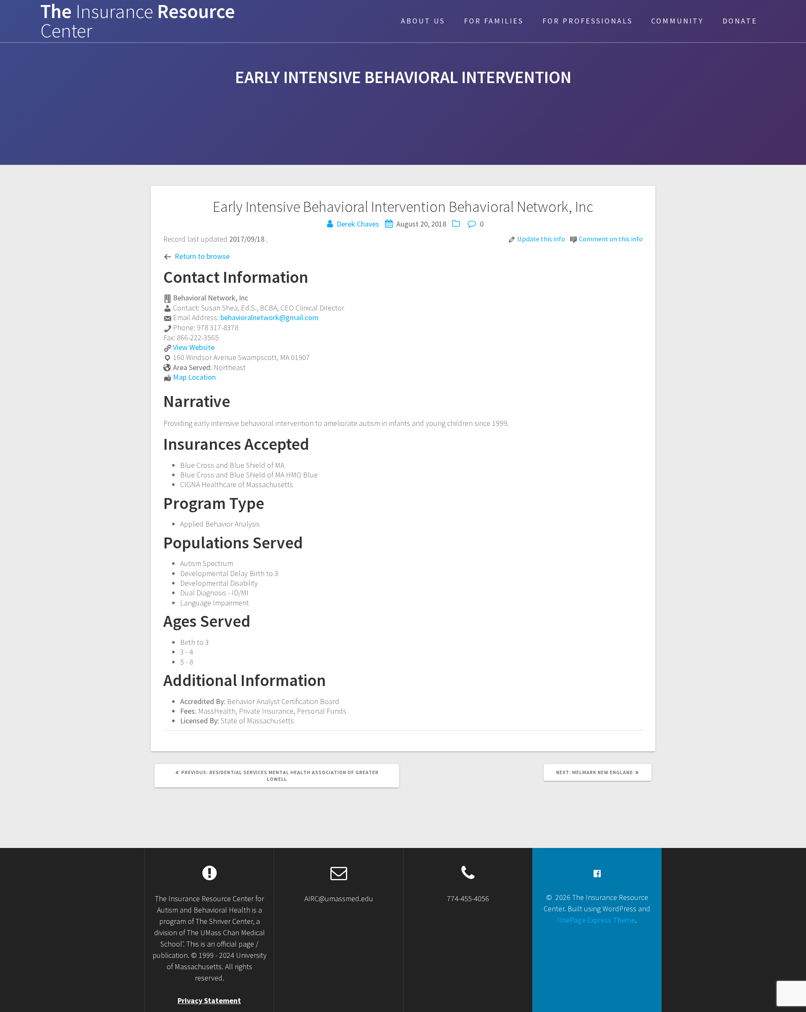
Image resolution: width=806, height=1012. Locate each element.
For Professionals (587, 21)
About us (423, 21)
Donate (739, 21)
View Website (194, 347)
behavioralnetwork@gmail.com (269, 317)
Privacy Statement (209, 1000)
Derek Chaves (358, 224)
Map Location (194, 377)
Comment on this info (611, 239)
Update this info (541, 239)
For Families (493, 21)
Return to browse (202, 256)
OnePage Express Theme (596, 920)
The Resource (137, 21)
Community (677, 21)
